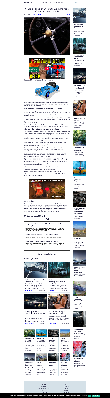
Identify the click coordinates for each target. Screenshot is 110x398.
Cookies (55, 2)
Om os (50, 2)
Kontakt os (60, 2)
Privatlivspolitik (96, 395)
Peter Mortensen (37, 14)
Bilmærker (68, 14)
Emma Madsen (52, 290)
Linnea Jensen (28, 290)
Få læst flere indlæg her (47, 254)
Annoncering (45, 2)
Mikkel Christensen (29, 323)
